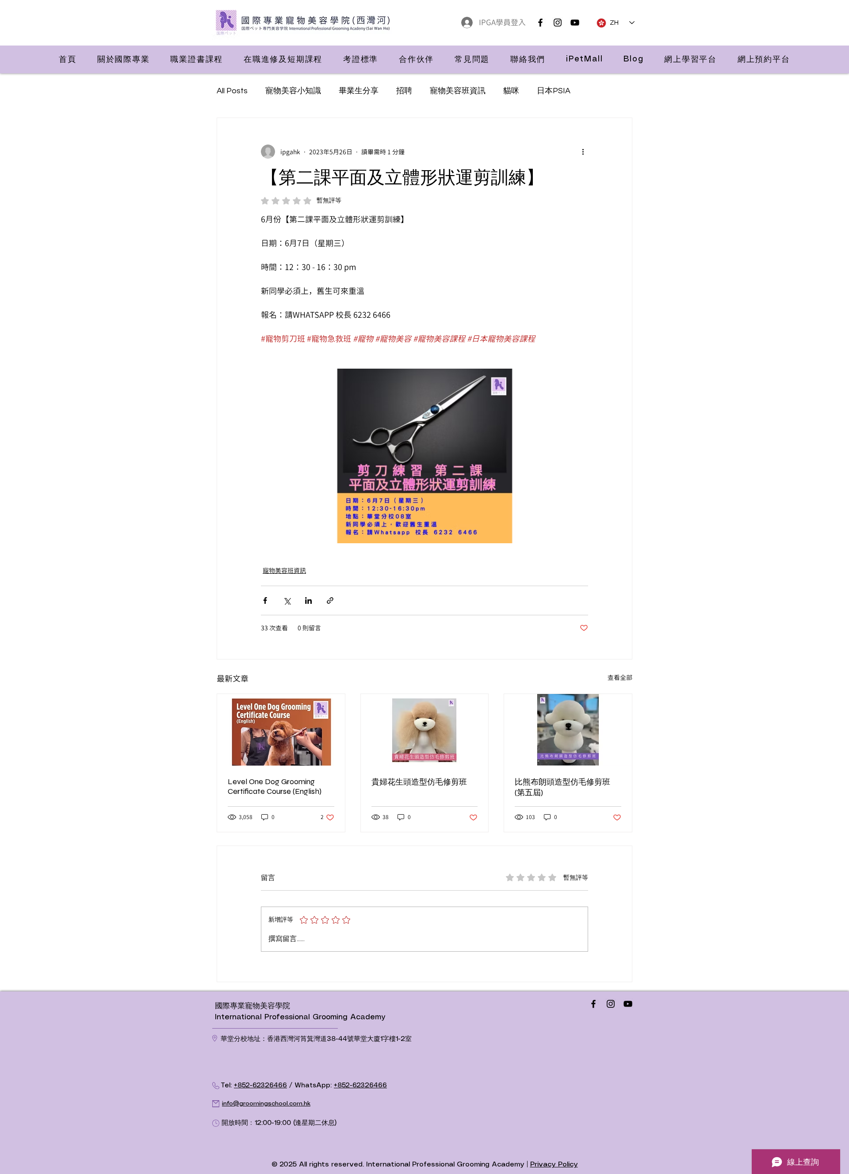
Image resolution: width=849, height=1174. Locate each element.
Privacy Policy (554, 1164)
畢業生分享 (359, 91)
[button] (123, 59)
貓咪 (511, 91)
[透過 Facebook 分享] (265, 600)
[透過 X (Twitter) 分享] (287, 600)
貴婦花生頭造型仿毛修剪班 (419, 782)
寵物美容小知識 (293, 91)
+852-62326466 (260, 1086)
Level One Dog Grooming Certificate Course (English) (274, 786)
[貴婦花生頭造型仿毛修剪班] (425, 730)
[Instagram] (557, 22)
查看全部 (620, 677)
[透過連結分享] (330, 600)
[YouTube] (575, 22)
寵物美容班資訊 (458, 91)
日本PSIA (553, 91)
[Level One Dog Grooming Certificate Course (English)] (281, 730)
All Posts (232, 91)
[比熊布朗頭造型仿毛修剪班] (568, 730)
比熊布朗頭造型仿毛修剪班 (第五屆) (562, 787)
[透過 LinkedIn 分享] (308, 600)
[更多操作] (582, 151)
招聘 (404, 91)
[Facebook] (540, 22)
